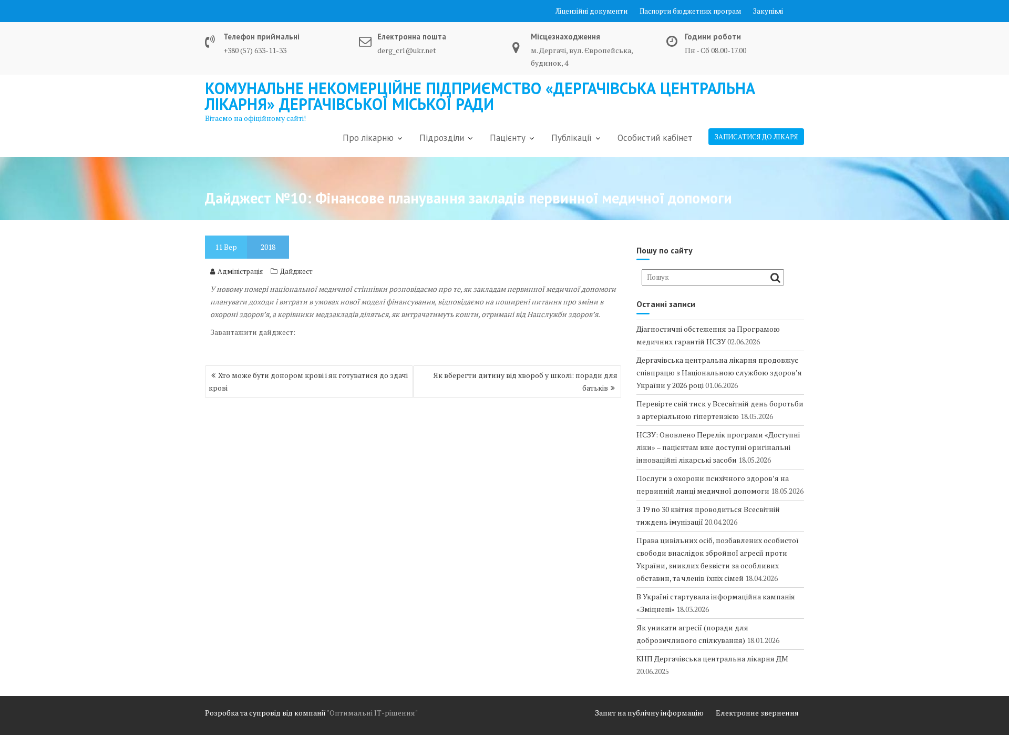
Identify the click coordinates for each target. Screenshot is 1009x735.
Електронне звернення (757, 713)
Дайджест (296, 271)
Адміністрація (240, 271)
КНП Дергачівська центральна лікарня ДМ (712, 658)
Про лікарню (368, 138)
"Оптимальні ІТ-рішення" (372, 713)
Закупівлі (768, 11)
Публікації (571, 138)
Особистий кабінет (655, 138)
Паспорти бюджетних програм (690, 11)
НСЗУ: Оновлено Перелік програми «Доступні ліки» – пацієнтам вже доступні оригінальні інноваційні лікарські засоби (718, 447)
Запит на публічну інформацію (649, 713)
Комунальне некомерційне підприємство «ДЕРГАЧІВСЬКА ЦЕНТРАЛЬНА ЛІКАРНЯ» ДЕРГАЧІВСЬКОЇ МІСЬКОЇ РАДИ (480, 96)
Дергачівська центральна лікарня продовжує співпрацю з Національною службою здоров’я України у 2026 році (719, 372)
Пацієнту (508, 138)
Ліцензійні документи (591, 11)
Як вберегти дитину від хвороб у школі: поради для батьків (525, 381)
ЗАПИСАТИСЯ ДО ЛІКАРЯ (756, 136)
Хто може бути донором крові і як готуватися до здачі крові (308, 381)
